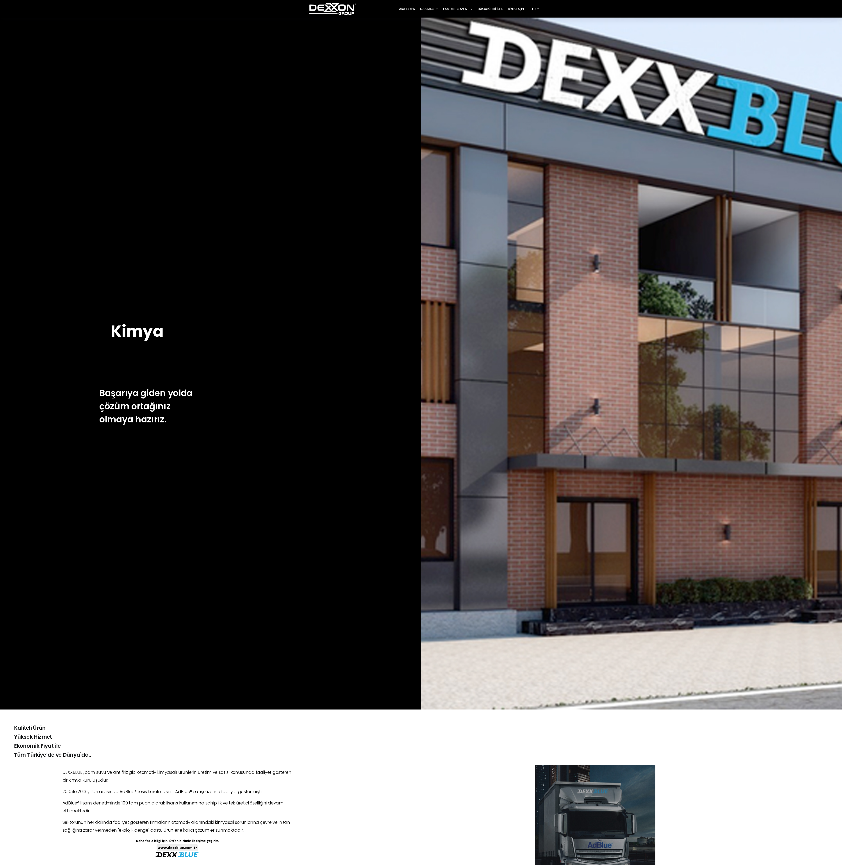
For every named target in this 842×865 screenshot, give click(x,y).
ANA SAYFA (407, 9)
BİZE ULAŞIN (516, 9)
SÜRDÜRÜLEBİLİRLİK (490, 9)
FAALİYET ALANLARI (456, 9)
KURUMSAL (427, 9)
